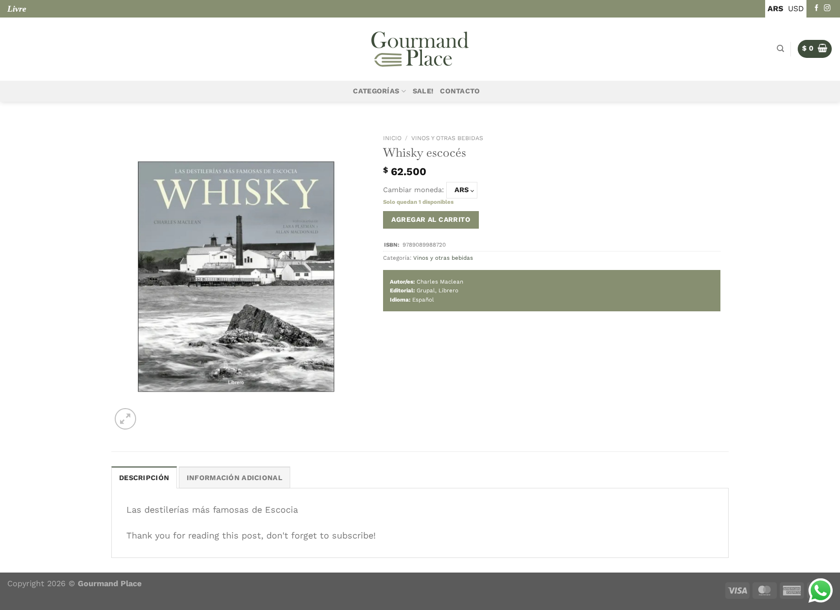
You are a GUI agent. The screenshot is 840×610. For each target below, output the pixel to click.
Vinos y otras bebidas (447, 138)
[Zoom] (125, 419)
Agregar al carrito (430, 219)
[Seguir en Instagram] (827, 8)
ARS (775, 8)
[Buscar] (780, 48)
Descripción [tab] (144, 478)
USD (796, 8)
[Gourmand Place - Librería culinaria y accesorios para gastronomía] (420, 49)
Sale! (423, 91)
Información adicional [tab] (234, 478)
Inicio (392, 138)
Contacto (460, 91)
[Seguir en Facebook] (816, 8)
